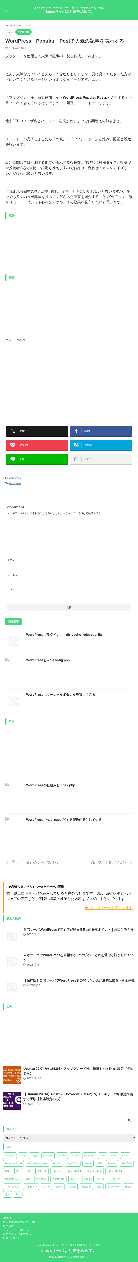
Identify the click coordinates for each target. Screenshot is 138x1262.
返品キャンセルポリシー (18, 1234)
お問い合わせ (11, 1238)
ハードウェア (12, 1186)
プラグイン (31, 1186)
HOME (7, 1218)
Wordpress (15, 477)
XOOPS (74, 1178)
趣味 (7, 1194)
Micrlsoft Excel (13, 1163)
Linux (125, 1155)
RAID (7, 1171)
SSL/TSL (42, 1171)
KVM (113, 1155)
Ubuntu (56, 1171)
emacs (62, 1155)
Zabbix (88, 1178)
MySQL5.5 (73, 1163)
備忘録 (72, 1186)
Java (102, 1155)
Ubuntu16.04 (114, 1171)
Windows (41, 1178)
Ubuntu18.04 (12, 1178)
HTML (75, 1155)
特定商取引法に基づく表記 (20, 1222)
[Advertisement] (35, 246)
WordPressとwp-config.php (48, 660)
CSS (23, 1155)
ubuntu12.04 (74, 1171)
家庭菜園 (86, 1186)
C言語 (34, 1155)
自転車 (128, 1186)
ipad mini (89, 1155)
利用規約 (8, 1226)
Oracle (88, 1163)
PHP (100, 1163)
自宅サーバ (113, 1186)
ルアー (46, 1186)
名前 (11, 560)
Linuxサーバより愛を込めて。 (70, 11)
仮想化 (59, 1186)
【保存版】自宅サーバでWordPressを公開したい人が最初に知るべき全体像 (79, 980)
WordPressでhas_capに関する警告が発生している (64, 819)
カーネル (102, 1178)
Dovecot (48, 1155)
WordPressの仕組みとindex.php (50, 785)
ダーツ (116, 1178)
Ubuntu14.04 (94, 1171)
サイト (11, 590)
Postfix (112, 1163)
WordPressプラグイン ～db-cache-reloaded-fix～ (65, 635)
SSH (29, 1171)
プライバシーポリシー (17, 1230)
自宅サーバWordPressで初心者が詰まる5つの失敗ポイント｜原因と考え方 (78, 929)
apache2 (10, 1155)
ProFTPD (127, 1163)
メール (12, 575)
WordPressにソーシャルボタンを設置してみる (60, 694)
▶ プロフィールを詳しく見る (109, 908)
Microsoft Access (37, 1163)
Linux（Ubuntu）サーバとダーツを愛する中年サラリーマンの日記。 (69, 1245)
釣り (18, 1194)
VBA (28, 1178)
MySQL (57, 1163)
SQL (18, 1171)
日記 (99, 1186)
